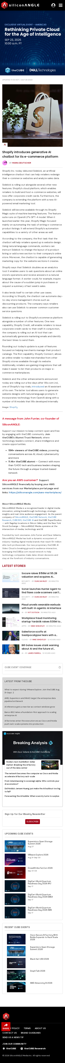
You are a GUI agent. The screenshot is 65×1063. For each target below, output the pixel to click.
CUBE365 (17, 520)
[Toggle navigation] (61, 5)
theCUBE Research (35, 1048)
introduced (38, 386)
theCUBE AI (28, 520)
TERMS (27, 1028)
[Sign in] (53, 5)
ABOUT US (40, 1028)
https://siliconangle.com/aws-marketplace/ (35, 492)
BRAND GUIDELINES (31, 1032)
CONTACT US (9, 1032)
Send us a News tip (12, 1037)
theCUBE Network (38, 517)
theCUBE (11, 1048)
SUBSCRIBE (32, 821)
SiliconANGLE (21, 517)
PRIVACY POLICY (11, 1028)
